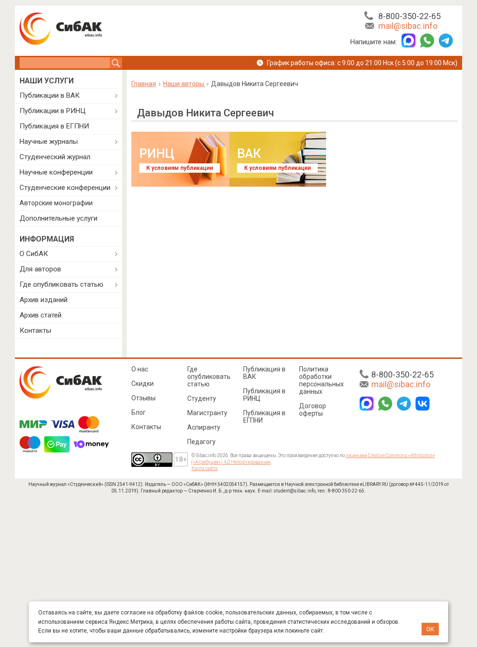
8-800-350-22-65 (409, 16)
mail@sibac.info (407, 26)
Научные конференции (56, 172)
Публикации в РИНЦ (53, 111)
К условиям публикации (179, 168)
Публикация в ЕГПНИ (54, 126)
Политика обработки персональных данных (321, 380)
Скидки (142, 383)
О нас (139, 369)
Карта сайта (204, 468)
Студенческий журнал (55, 157)
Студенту (201, 398)
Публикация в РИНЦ (264, 394)
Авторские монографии (56, 203)
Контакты (35, 330)
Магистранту (207, 413)
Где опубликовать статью (61, 284)
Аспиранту (203, 427)
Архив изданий (44, 300)
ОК (430, 629)
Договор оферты (312, 409)
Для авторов (40, 269)
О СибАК (34, 253)
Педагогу (201, 441)
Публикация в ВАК (264, 372)
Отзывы (143, 398)
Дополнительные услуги (58, 218)
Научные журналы (49, 141)
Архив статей (40, 315)
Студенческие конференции (65, 187)
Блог (138, 412)
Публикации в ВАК (50, 95)
